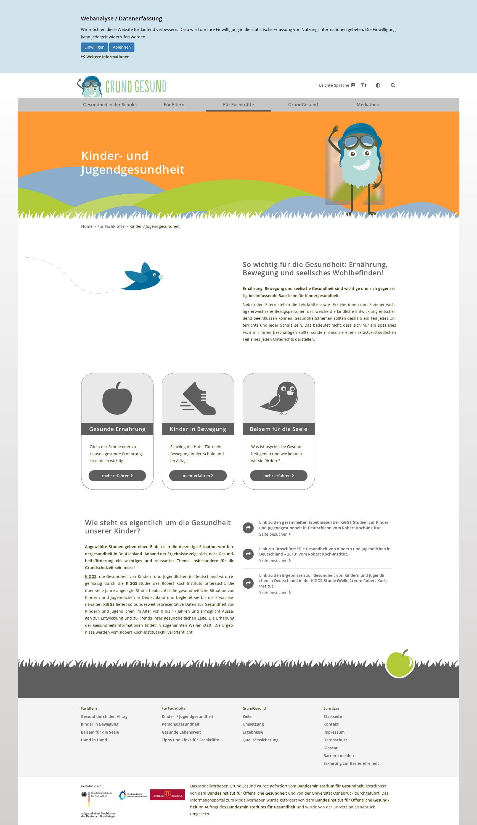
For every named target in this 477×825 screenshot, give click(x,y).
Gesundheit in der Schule (109, 105)
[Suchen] (393, 85)
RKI (162, 632)
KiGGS (90, 576)
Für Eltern (174, 105)
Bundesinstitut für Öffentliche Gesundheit (247, 793)
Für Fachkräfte (238, 105)
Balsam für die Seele (100, 732)
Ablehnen (122, 47)
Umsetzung (253, 724)
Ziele (247, 716)
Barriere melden (339, 755)
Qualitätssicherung (261, 739)
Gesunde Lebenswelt (181, 732)
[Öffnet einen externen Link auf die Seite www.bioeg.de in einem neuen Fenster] (133, 794)
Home (87, 226)
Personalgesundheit (181, 724)
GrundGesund (303, 105)
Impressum (334, 732)
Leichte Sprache (335, 85)
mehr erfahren (116, 475)
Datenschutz (335, 739)
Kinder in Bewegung (99, 724)
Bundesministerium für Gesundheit (330, 786)
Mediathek (368, 105)
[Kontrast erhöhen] (377, 85)
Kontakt (331, 724)
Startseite (333, 716)
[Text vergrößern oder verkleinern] (364, 85)
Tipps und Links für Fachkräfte (190, 739)
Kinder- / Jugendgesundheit (187, 716)
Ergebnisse (253, 732)
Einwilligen (94, 47)
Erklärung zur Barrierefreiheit (351, 763)
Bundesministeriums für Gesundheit (261, 807)
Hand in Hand (94, 739)
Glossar (331, 747)
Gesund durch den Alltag (104, 716)
